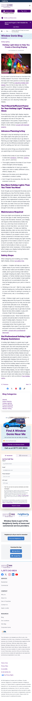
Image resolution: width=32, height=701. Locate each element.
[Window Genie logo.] (8, 515)
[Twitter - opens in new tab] (6, 574)
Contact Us (4, 604)
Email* (3, 467)
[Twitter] (12, 389)
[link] (24, 389)
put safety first (19, 261)
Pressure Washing (7, 405)
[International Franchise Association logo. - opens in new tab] (4, 632)
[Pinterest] (16, 389)
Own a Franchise (6, 601)
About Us (3, 598)
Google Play (17, 556)
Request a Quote (9, 11)
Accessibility (4, 669)
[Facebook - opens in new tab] (2, 574)
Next (27, 384)
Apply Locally (5, 608)
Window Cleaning (7, 407)
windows (13, 157)
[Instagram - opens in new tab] (9, 574)
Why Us (3, 594)
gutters (26, 157)
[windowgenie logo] (16, 566)
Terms (19, 495)
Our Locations (5, 620)
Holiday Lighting (5, 41)
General (4, 399)
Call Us (25, 11)
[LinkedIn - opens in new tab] (13, 574)
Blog (2, 617)
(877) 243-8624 (20, 448)
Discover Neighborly (15, 538)
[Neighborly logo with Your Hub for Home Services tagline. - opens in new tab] (24, 514)
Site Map (3, 624)
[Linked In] (20, 389)
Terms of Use (4, 663)
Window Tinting (6, 408)
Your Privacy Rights (8, 675)
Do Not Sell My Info (6, 672)
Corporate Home (6, 627)
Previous (5, 384)
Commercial (24, 455)
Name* (4, 460)
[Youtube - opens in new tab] (16, 574)
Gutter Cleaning (6, 401)
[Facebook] (8, 389)
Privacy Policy (26, 495)
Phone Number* (6, 473)
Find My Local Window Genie (16, 444)
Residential (9, 455)
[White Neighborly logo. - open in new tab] (5, 1)
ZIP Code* (4, 480)
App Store (17, 551)
